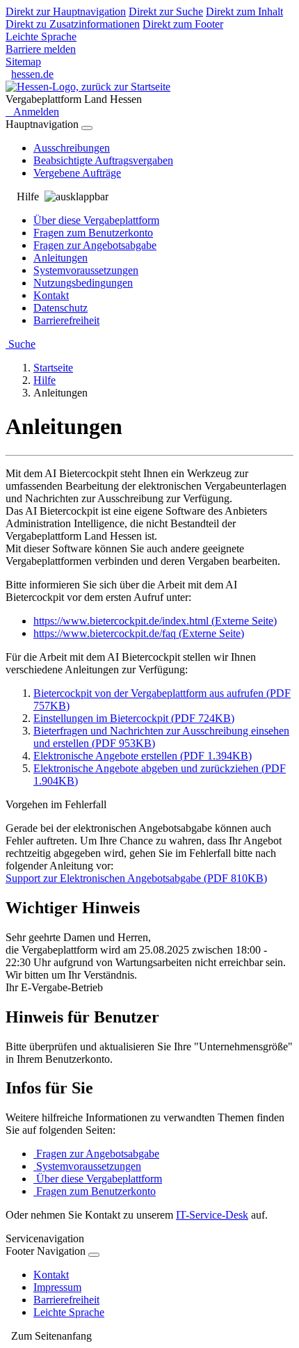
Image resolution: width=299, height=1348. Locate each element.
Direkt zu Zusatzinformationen (73, 24)
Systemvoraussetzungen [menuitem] (85, 270)
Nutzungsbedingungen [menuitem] (83, 283)
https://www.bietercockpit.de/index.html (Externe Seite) (155, 621)
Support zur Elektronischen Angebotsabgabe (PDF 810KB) (136, 878)
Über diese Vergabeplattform (97, 1179)
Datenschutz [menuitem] (60, 308)
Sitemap (23, 61)
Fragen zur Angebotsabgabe (96, 1154)
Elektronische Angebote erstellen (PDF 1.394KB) (142, 756)
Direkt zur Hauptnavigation (66, 11)
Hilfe (44, 380)
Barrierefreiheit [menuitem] (66, 320)
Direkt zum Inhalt (244, 11)
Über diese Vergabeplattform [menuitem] (96, 220)
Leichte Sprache (41, 36)
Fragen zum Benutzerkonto (94, 1191)
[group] (149, 197)
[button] (149, 1336)
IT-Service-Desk (212, 1215)
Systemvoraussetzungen (87, 1166)
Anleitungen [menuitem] (60, 258)
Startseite (53, 368)
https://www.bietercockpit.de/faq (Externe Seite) (138, 633)
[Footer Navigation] (93, 1255)
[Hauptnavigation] (86, 128)
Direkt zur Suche (166, 11)
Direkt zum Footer (183, 24)
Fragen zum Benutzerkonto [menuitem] (93, 233)
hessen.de (32, 74)
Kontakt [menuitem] (51, 295)
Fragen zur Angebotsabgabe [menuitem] (94, 245)
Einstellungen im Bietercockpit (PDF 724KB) (133, 718)
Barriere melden (41, 49)
